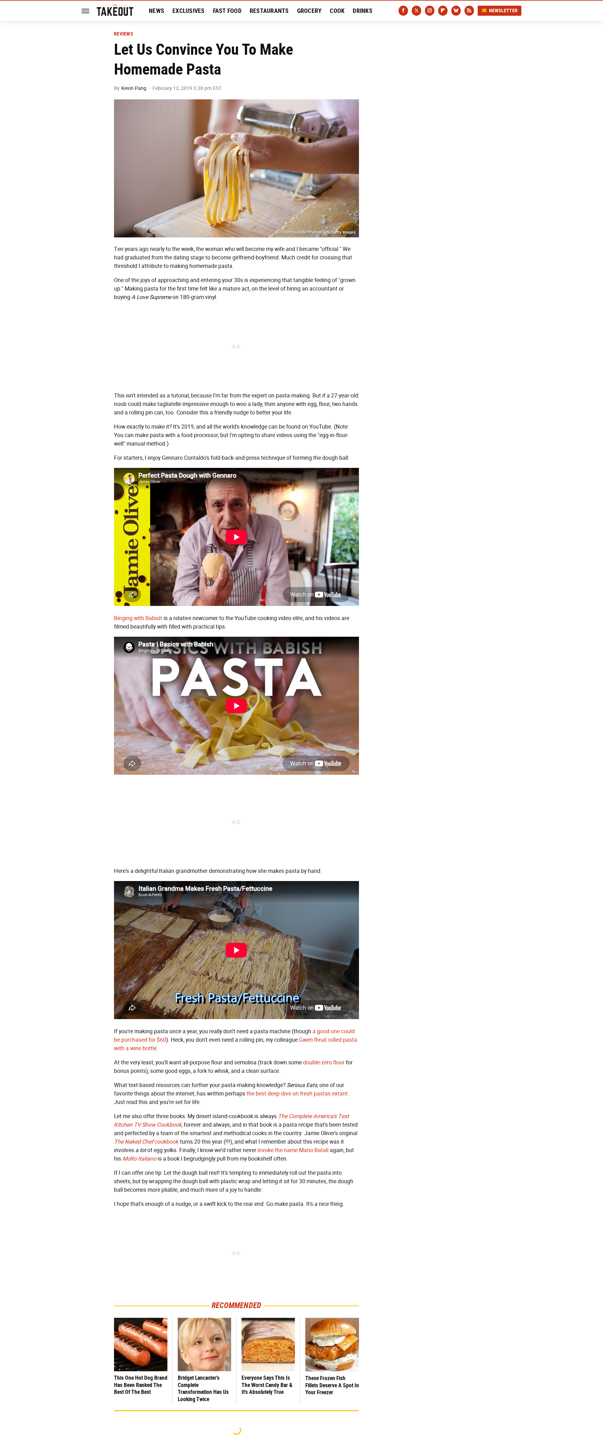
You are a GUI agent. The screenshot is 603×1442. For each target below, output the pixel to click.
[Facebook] (403, 11)
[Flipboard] (443, 11)
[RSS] (469, 11)
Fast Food (227, 10)
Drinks (362, 10)
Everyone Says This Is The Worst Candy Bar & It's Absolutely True (267, 1384)
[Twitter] (416, 11)
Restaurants (269, 10)
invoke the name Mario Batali (293, 1150)
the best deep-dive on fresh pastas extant (297, 1093)
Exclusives (188, 10)
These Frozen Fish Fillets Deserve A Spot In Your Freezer (332, 1385)
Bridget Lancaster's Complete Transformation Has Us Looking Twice (203, 1388)
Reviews (123, 33)
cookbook (146, 1141)
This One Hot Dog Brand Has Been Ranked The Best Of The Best (140, 1384)
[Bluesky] (456, 11)
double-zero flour (324, 1062)
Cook (337, 10)
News (156, 10)
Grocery (309, 10)
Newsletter (503, 11)
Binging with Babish (138, 618)
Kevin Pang (133, 88)
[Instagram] (429, 11)
